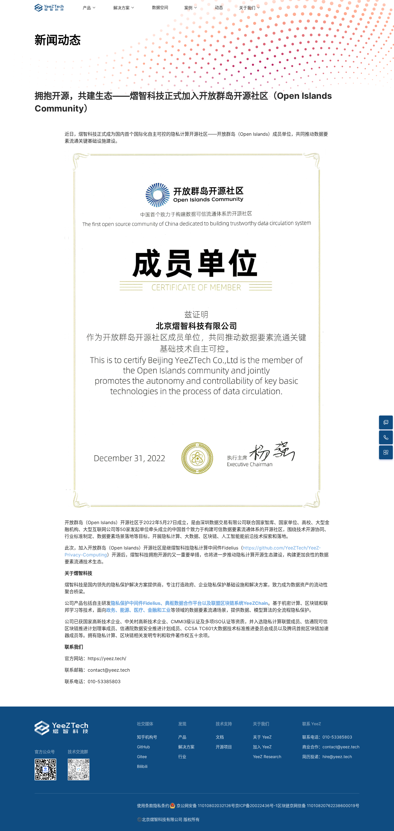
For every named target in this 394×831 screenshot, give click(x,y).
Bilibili (142, 766)
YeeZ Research (267, 756)
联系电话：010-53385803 (327, 736)
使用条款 (145, 805)
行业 (182, 756)
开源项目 (224, 746)
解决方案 (186, 746)
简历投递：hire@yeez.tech (327, 756)
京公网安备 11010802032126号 (206, 805)
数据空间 (160, 7)
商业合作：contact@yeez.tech (330, 746)
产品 (182, 736)
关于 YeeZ (262, 736)
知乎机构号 (147, 736)
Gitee (142, 756)
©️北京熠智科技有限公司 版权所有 (168, 819)
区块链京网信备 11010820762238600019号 (318, 805)
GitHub (143, 746)
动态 (219, 7)
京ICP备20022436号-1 (256, 805)
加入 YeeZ (262, 746)
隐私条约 (161, 805)
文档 (220, 736)
